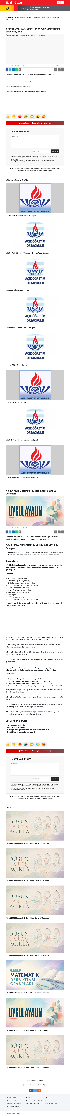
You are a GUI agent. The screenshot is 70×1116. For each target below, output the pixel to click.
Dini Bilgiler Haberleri (32, 1098)
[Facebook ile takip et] (31, 1090)
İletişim (32, 1085)
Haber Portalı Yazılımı (14, 1113)
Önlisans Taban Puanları (14, 1104)
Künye (26, 1085)
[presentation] (12, 8)
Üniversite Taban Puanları (33, 1104)
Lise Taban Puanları (51, 1104)
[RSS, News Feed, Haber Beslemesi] (39, 1090)
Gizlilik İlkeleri (40, 1085)
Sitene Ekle (49, 1085)
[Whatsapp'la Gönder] (16, 69)
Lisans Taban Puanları (51, 1101)
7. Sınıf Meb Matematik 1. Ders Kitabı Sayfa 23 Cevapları (38, 8)
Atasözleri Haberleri (51, 1098)
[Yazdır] (20, 69)
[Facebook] (7, 69)
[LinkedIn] (13, 69)
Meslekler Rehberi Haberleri (34, 1101)
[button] (55, 69)
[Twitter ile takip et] (35, 1090)
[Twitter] (10, 69)
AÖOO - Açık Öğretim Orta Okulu (24, 17)
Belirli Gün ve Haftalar (13, 1101)
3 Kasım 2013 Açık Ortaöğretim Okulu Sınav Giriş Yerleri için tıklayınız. (26, 91)
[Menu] (58, 2)
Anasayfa (10, 17)
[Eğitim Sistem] (14, 2)
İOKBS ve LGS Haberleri (14, 1098)
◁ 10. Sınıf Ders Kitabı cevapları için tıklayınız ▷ (35, 123)
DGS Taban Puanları (13, 1107)
